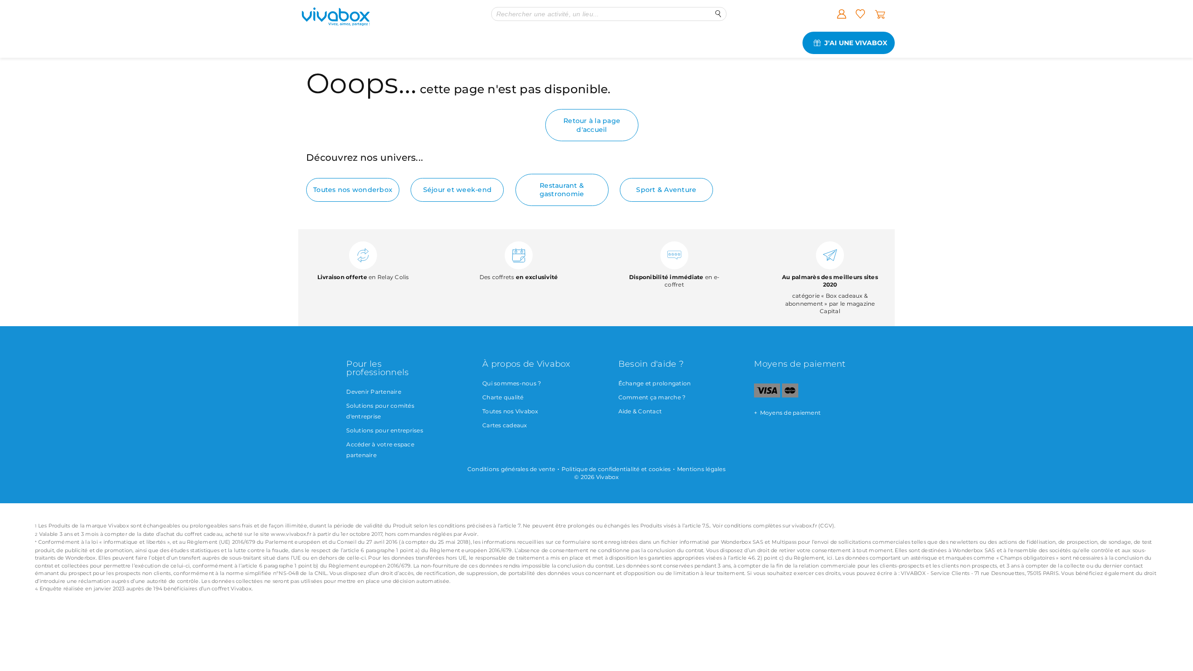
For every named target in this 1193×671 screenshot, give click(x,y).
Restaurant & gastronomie (562, 189)
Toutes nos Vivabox (510, 411)
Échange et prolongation (654, 383)
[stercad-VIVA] (790, 395)
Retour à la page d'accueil (591, 124)
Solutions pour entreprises (384, 430)
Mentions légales (701, 469)
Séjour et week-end (457, 189)
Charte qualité (503, 397)
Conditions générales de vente (511, 469)
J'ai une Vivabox (855, 43)
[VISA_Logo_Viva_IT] (767, 395)
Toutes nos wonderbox (352, 189)
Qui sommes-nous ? (511, 383)
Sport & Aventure (666, 189)
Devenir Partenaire (373, 391)
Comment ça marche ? (652, 397)
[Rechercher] (718, 13)
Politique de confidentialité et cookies (616, 469)
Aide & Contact (640, 411)
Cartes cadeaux (504, 425)
